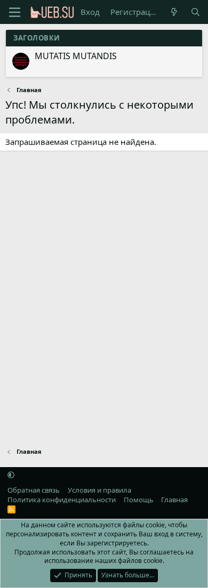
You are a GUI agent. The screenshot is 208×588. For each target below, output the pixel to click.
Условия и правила (99, 490)
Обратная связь (33, 490)
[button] (11, 475)
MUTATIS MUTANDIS (76, 56)
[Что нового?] (174, 12)
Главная (174, 499)
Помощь (139, 499)
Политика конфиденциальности (61, 499)
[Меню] (14, 12)
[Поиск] (195, 12)
